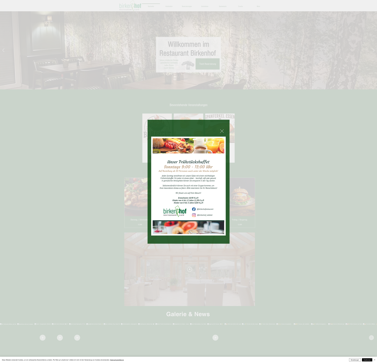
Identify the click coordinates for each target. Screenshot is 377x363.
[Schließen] (374, 359)
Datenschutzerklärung (117, 360)
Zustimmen (367, 360)
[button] (222, 131)
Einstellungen (355, 360)
